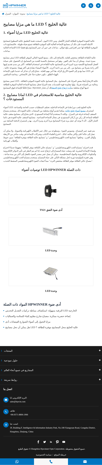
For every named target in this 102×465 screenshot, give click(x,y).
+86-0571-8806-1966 (19, 414)
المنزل (8, 14)
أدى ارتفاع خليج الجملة (61, 88)
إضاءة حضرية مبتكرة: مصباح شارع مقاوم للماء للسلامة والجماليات (37, 316)
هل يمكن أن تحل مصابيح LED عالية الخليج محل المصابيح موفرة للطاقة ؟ (41, 327)
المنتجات (8, 351)
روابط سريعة (10, 380)
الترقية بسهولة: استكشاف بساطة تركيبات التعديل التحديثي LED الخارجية (41, 310)
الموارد (15, 14)
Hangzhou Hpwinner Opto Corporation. (48, 449)
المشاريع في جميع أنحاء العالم (18, 370)
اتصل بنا (7, 389)
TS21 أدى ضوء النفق (51, 209)
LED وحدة (51, 250)
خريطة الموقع (60, 455)
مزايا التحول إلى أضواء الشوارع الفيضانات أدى (27, 321)
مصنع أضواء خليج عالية (75, 111)
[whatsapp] (17, 461)
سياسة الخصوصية (44, 455)
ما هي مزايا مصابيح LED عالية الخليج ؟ (44, 14)
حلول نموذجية (11, 360)
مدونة (22, 14)
